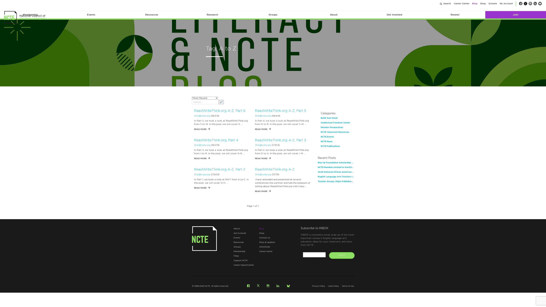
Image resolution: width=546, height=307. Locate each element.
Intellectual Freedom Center (335, 123)
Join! (515, 15)
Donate (493, 4)
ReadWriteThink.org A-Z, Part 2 (219, 169)
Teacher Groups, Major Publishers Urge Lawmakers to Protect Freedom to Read (336, 181)
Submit (341, 255)
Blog (474, 4)
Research (212, 15)
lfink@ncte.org (202, 116)
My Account (506, 4)
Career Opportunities (244, 265)
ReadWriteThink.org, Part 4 (216, 140)
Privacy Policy (318, 286)
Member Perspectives (332, 127)
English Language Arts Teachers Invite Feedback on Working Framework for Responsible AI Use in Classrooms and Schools (336, 177)
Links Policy (333, 286)
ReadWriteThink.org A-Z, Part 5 (280, 111)
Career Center (461, 4)
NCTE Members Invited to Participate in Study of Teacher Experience (336, 167)
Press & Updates (267, 242)
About (334, 15)
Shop (483, 4)
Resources (151, 15)
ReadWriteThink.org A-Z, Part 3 (280, 140)
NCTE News (326, 142)
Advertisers (264, 247)
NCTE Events (327, 137)
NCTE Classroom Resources (335, 132)
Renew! (455, 15)
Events (91, 15)
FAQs (236, 256)
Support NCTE (241, 261)
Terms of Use (348, 286)
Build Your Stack (329, 118)
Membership (239, 251)
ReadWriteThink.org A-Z (275, 169)
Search (447, 4)
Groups (273, 15)
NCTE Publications (330, 146)
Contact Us (264, 238)
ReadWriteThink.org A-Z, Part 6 (219, 111)
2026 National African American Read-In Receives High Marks (336, 172)
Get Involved (394, 15)
